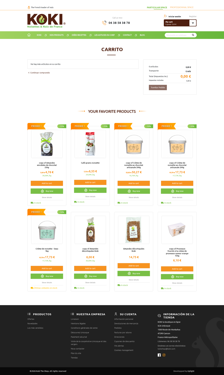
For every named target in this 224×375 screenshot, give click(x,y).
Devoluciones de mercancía (126, 323)
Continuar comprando (38, 72)
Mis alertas (119, 346)
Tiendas (74, 358)
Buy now (49, 191)
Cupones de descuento (124, 341)
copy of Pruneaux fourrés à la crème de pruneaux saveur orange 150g (177, 252)
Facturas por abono (123, 332)
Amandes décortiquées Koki (133, 249)
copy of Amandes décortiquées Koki (90, 249)
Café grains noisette (90, 162)
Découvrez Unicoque (80, 332)
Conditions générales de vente (84, 328)
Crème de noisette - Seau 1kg (47, 249)
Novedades (32, 323)
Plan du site (76, 353)
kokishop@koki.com (166, 349)
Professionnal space (182, 7)
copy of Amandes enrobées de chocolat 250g (47, 165)
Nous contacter (77, 349)
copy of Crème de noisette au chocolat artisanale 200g (133, 165)
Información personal (123, 319)
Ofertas (30, 319)
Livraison (75, 319)
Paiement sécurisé (79, 337)
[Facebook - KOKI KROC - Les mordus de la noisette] (160, 355)
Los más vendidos (35, 328)
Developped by (183, 371)
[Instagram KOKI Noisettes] (164, 355)
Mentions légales (78, 323)
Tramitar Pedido (158, 87)
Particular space (157, 7)
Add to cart (47, 183)
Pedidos (118, 328)
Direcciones (119, 337)
